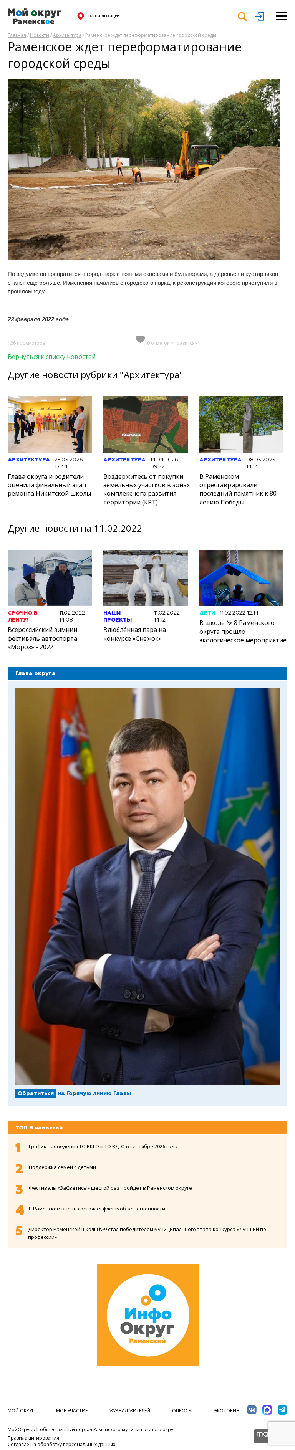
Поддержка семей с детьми (62, 1167)
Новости (39, 35)
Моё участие (72, 1410)
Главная (17, 35)
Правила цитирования (33, 1438)
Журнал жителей (129, 1410)
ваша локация (104, 15)
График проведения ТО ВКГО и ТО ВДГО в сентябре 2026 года (103, 1146)
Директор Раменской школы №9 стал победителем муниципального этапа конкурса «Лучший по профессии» (147, 1233)
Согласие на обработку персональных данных (61, 1444)
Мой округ (21, 1410)
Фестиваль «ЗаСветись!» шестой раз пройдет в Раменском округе (110, 1187)
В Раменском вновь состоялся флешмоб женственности (97, 1208)
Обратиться (36, 1093)
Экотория (226, 1410)
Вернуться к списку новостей (52, 356)
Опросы (182, 1410)
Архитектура (67, 35)
